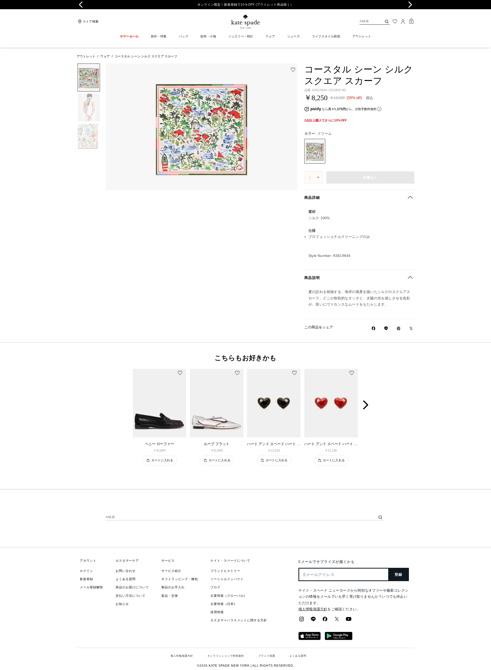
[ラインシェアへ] (313, 620)
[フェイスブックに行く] (325, 620)
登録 (399, 574)
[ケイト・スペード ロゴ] (245, 22)
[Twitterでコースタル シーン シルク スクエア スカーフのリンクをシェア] (411, 328)
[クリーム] (314, 151)
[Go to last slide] (81, 5)
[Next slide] (410, 5)
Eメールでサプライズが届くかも (326, 562)
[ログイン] (403, 21)
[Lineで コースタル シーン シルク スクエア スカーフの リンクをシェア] (386, 328)
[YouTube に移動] (348, 620)
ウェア (105, 56)
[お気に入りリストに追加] (293, 70)
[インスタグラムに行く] (301, 620)
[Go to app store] (309, 638)
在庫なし (370, 177)
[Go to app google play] (338, 638)
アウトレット (86, 56)
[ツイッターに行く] (337, 620)
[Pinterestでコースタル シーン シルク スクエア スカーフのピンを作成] (398, 328)
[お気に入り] (395, 21)
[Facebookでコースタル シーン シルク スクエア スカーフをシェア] (373, 328)
